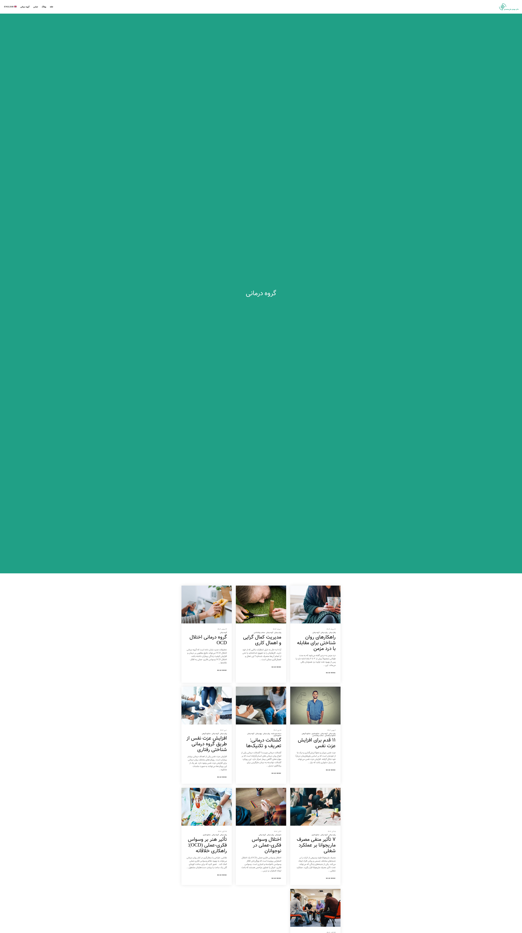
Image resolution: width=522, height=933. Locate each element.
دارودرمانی (278, 835)
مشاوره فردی (315, 733)
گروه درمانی (316, 632)
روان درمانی (324, 632)
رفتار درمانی (332, 632)
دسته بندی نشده (276, 733)
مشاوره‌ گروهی (306, 733)
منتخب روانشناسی (259, 632)
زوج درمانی (258, 733)
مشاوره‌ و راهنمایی (330, 735)
